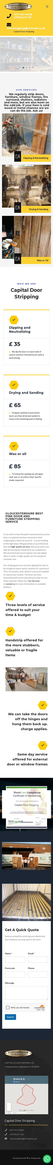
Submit (10, 1017)
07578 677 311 (23, 17)
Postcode (10, 968)
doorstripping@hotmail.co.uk (26, 28)
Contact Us (12, 67)
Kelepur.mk (35, 1158)
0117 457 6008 (23, 14)
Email (31, 953)
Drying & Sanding (38, 209)
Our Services (34, 581)
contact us (10, 584)
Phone (31, 968)
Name (8, 953)
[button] (47, 1159)
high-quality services (20, 546)
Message (9, 983)
